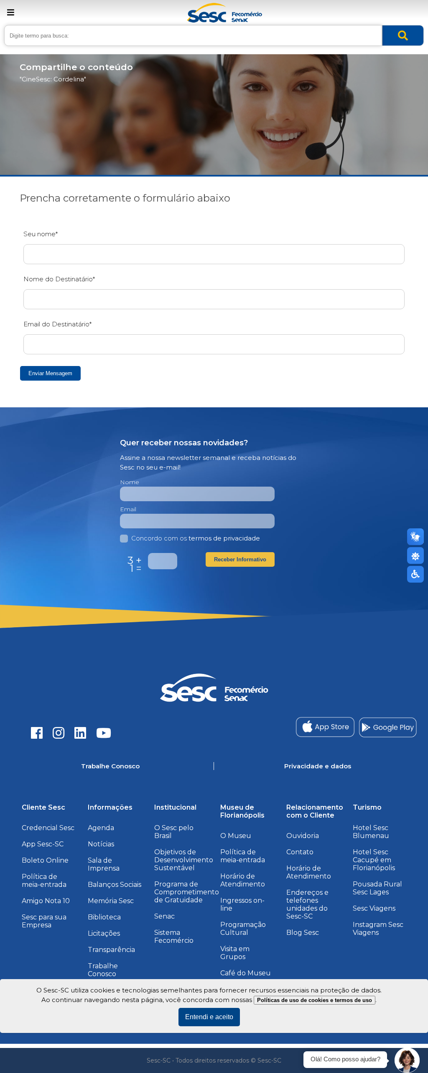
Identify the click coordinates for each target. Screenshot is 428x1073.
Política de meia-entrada (44, 881)
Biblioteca (104, 917)
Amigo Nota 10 (46, 901)
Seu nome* (40, 234)
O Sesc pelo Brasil (174, 832)
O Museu (235, 836)
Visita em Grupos (235, 953)
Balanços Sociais (114, 885)
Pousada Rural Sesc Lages (377, 888)
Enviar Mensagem (50, 373)
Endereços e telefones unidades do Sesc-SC (307, 904)
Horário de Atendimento (242, 880)
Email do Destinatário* (57, 324)
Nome (129, 482)
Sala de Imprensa (104, 864)
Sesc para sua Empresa (44, 921)
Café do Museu (245, 973)
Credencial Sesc (48, 828)
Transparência (111, 950)
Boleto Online (45, 860)
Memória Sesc (111, 901)
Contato (299, 852)
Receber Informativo (240, 559)
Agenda (101, 828)
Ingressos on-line (242, 904)
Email (128, 509)
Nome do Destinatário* (59, 279)
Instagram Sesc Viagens (378, 929)
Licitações (104, 933)
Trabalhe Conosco (103, 970)
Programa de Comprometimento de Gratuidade (186, 892)
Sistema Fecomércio (174, 936)
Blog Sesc (302, 933)
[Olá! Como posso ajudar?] (407, 1060)
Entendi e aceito (209, 1016)
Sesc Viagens (374, 908)
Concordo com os (195, 538)
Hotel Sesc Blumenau (371, 832)
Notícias (101, 844)
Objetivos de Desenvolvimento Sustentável (183, 860)
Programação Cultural (243, 929)
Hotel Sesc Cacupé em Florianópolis (374, 860)
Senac (164, 916)
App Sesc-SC (43, 844)
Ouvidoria (302, 836)
